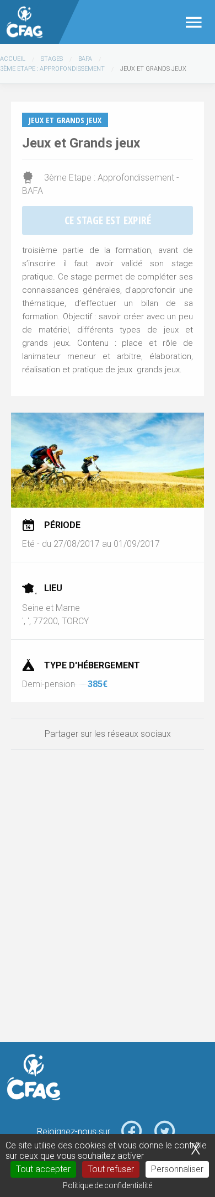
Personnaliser (177, 1169)
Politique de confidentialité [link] (107, 1185)
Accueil (12, 58)
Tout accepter (43, 1169)
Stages (52, 58)
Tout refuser (111, 1169)
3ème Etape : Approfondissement (52, 68)
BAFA (85, 58)
